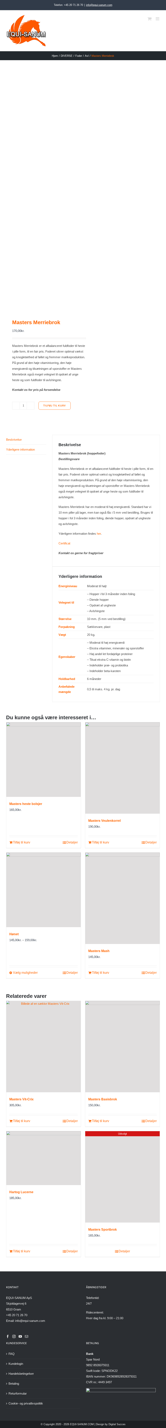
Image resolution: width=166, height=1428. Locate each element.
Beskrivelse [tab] (14, 439)
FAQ (12, 1353)
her (99, 533)
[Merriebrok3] (43, 189)
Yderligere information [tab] (20, 449)
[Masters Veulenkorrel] (122, 768)
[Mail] (26, 1336)
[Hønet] (43, 890)
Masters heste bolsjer (25, 804)
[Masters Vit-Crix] (43, 1046)
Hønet (14, 934)
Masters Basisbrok (102, 1099)
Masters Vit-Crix (21, 1099)
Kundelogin (16, 1363)
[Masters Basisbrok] (122, 1046)
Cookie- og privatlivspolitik (26, 1403)
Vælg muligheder (25, 972)
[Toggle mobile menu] (158, 19)
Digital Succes (117, 1424)
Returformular (18, 1393)
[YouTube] (20, 1336)
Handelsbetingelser (21, 1373)
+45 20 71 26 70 (16, 1315)
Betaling (14, 1383)
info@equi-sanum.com (99, 4)
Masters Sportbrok (102, 1229)
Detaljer (72, 842)
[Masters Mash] (122, 898)
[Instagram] (14, 1336)
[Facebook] (7, 1336)
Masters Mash (99, 951)
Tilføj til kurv (54, 405)
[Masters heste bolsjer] (43, 759)
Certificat (64, 543)
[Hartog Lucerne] (43, 1158)
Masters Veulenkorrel (104, 820)
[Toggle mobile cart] (150, 19)
